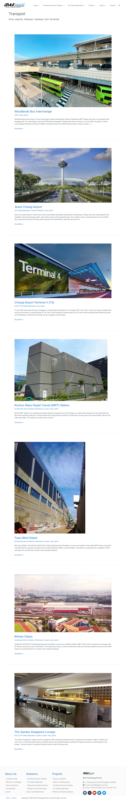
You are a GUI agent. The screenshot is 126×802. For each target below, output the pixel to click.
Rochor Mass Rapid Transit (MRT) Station (41, 405)
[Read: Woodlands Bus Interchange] (63, 70)
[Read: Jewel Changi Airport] (63, 175)
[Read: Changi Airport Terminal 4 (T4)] (63, 271)
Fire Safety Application (22, 210)
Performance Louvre (42, 409)
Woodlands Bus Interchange (33, 111)
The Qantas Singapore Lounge (34, 732)
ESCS (16, 115)
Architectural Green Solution (24, 409)
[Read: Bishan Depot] (63, 603)
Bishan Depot (23, 636)
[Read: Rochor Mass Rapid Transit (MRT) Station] (60, 370)
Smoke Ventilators (37, 210)
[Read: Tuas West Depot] (49, 487)
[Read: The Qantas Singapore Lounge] (63, 700)
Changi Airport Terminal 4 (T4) (34, 302)
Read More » (19, 128)
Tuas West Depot (25, 537)
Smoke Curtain (41, 735)
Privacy (14, 798)
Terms (8, 798)
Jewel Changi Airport (28, 206)
